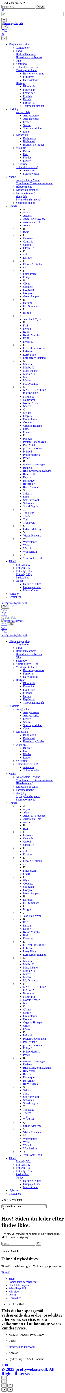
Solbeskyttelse (31, 173)
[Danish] (3, 617)
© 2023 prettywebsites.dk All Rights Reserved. (28, 1371)
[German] (14, 617)
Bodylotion (29, 138)
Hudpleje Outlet (32, 587)
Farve (19, 50)
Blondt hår (29, 86)
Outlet (19, 580)
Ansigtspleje (23, 112)
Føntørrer (28, 76)
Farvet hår (29, 89)
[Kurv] (4, 30)
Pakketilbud (22, 577)
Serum (27, 125)
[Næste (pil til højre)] (10, 1390)
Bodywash (29, 141)
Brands (13, 205)
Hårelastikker (30, 79)
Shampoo (21, 63)
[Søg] (5, 27)
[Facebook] (3, 1365)
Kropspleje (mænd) (27, 189)
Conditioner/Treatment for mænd (34, 183)
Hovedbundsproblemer (29, 57)
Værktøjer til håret (26, 70)
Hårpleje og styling (19, 44)
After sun (28, 170)
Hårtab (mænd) (24, 186)
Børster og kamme (33, 73)
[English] (8, 617)
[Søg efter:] (18, 1243)
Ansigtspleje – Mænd (28, 180)
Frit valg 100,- (24, 571)
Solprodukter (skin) (27, 167)
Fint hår (27, 96)
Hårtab (27, 99)
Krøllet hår (29, 102)
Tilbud (12, 561)
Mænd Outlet (30, 590)
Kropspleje (22, 134)
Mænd (12, 176)
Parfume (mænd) (25, 193)
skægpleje (21, 196)
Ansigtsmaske (31, 118)
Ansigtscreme (31, 115)
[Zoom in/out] (10, 1386)
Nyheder (14, 593)
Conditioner (22, 47)
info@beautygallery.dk (14, 603)
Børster (27, 151)
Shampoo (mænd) (26, 202)
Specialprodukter (32, 128)
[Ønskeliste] (4, 610)
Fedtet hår (28, 92)
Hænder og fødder (33, 144)
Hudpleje (14, 109)
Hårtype (20, 83)
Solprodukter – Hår (27, 67)
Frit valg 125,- (24, 574)
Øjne (26, 131)
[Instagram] (6, 1365)
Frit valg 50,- (23, 564)
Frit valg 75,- (23, 567)
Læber (27, 121)
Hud (25, 154)
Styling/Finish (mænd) (28, 199)
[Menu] (4, 20)
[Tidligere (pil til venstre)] (4, 1390)
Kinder (27, 157)
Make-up (21, 147)
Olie (18, 60)
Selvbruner (22, 163)
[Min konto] (13, 606)
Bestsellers (15, 596)
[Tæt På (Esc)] (4, 1386)
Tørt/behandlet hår (33, 105)
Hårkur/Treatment (26, 54)
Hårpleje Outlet (32, 583)
